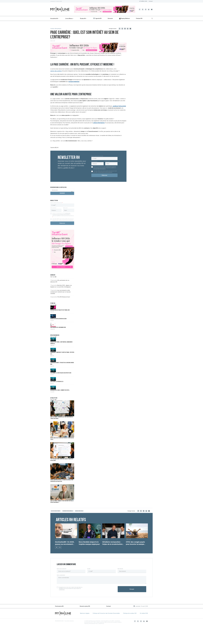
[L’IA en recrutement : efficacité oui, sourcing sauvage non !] (53, 360)
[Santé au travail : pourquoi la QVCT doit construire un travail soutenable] (62, 408)
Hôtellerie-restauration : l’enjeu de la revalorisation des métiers (112, 543)
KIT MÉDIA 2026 (143, 1)
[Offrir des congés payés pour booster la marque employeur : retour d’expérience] (137, 530)
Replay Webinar (125, 18)
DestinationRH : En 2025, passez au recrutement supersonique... (64, 543)
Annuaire (110, 18)
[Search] (152, 18)
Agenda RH (98, 18)
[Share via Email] (130, 29)
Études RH (83, 18)
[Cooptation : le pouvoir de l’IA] (53, 379)
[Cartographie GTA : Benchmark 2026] (53, 325)
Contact (151, 1)
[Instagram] (146, 9)
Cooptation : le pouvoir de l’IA (56, 381)
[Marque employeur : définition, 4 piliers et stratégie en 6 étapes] (62, 429)
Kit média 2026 (144, 613)
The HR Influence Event (63, 297)
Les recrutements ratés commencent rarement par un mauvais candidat (60, 292)
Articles (52, 28)
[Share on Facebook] (120, 29)
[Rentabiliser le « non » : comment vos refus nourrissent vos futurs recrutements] (53, 387)
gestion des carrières (56, 71)
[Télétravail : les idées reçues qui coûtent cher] (53, 370)
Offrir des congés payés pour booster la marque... (135, 543)
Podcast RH (139, 18)
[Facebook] (140, 9)
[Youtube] (152, 9)
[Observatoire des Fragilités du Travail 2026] (53, 307)
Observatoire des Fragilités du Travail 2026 (60, 310)
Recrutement (58, 28)
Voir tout (52, 276)
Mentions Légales (84, 613)
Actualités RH (54, 18)
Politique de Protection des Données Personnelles (106, 613)
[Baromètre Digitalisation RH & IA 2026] (53, 316)
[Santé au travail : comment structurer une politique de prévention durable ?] (62, 492)
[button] (56, 547)
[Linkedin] (149, 9)
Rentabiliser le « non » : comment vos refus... (60, 390)
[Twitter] (143, 9)
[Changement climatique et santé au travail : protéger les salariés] (53, 350)
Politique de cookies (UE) (130, 613)
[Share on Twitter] (122, 29)
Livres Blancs (69, 18)
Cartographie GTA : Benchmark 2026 (58, 327)
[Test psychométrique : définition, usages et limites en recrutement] (62, 450)
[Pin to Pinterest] (125, 29)
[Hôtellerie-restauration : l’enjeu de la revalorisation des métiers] (113, 530)
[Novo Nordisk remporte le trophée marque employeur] (90, 530)
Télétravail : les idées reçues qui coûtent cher (60, 373)
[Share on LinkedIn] (128, 29)
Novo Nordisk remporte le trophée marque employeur (89, 543)
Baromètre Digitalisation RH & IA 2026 (58, 318)
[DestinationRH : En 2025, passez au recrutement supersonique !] (66, 530)
